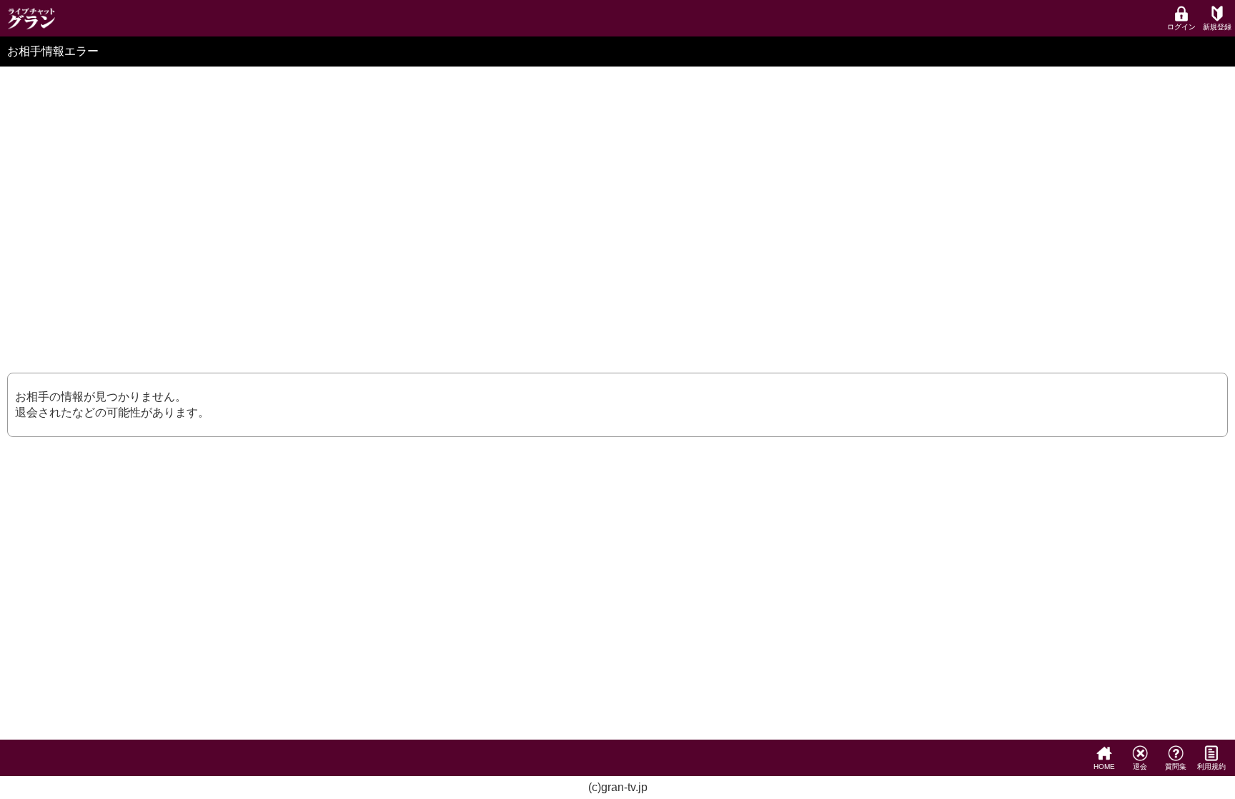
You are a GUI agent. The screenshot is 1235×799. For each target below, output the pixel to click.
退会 (1140, 766)
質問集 (1175, 766)
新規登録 (1217, 27)
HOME (1104, 766)
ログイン (1181, 27)
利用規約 (1211, 766)
